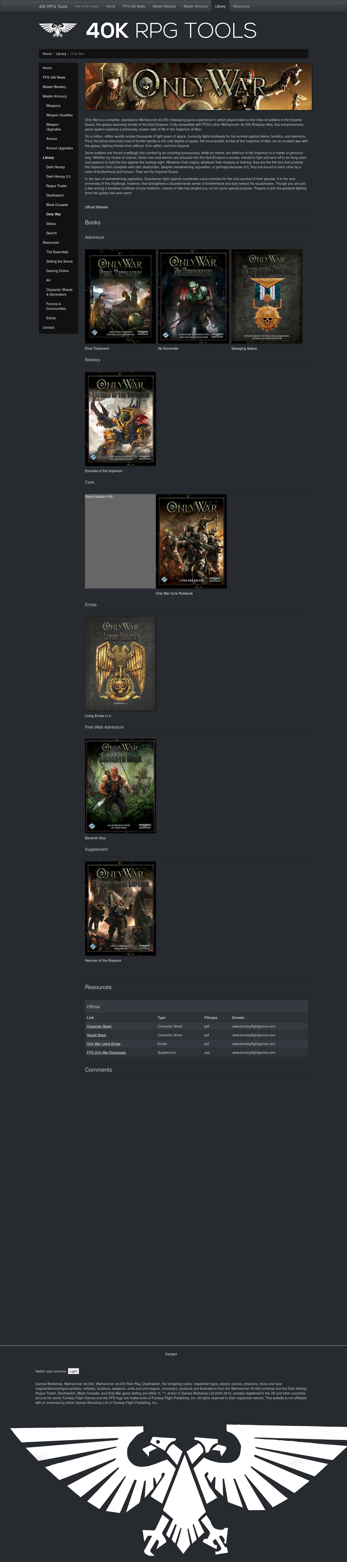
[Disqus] (196, 1146)
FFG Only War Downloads (106, 1052)
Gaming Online (57, 270)
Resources (241, 6)
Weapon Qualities (59, 115)
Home (110, 6)
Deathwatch (55, 195)
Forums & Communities (56, 306)
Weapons (53, 105)
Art (48, 280)
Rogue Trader (56, 185)
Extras (51, 317)
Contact (48, 327)
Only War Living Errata (103, 1043)
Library (220, 6)
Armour (51, 138)
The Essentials (57, 251)
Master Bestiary (164, 6)
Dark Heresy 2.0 (58, 176)
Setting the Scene (59, 261)
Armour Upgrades (59, 148)
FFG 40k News (134, 6)
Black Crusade (57, 204)
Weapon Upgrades (53, 126)
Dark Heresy (55, 166)
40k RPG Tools (53, 6)
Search (51, 233)
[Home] (173, 32)
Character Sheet (99, 1026)
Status (51, 223)
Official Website (96, 207)
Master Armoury (196, 6)
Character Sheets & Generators (59, 292)
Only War (53, 214)
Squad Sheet (96, 1035)
